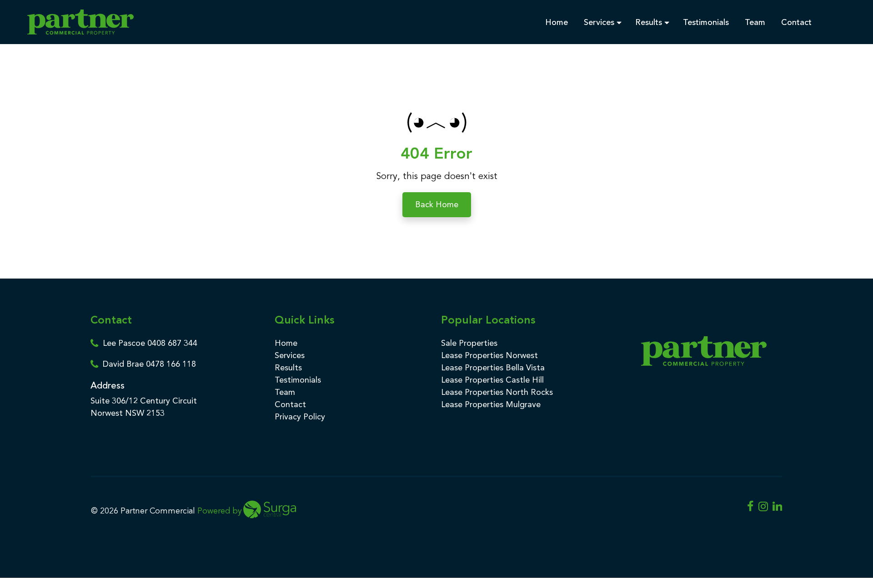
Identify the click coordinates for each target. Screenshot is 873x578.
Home (557, 22)
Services (600, 22)
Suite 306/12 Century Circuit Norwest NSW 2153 (143, 407)
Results (649, 22)
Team (756, 22)
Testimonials (707, 22)
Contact (797, 22)
